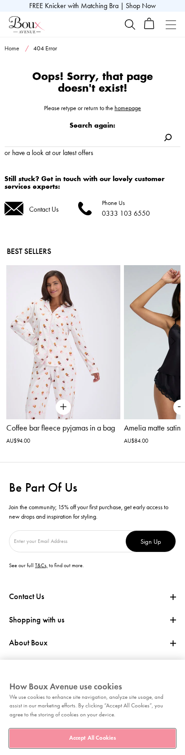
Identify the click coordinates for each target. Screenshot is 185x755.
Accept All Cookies (92, 738)
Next (173, 341)
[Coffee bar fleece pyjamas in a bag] (63, 342)
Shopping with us (36, 620)
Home (11, 48)
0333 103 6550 (126, 213)
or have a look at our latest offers (48, 152)
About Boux (28, 643)
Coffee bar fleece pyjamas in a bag (60, 428)
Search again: (92, 125)
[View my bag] (149, 27)
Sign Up (151, 541)
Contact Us (44, 209)
